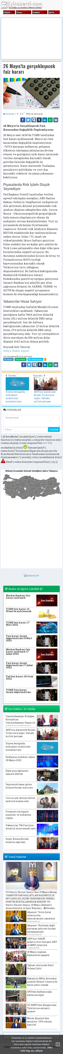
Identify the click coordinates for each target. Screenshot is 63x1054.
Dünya (19, 12)
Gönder (53, 429)
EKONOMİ (9, 114)
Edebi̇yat (36, 12)
